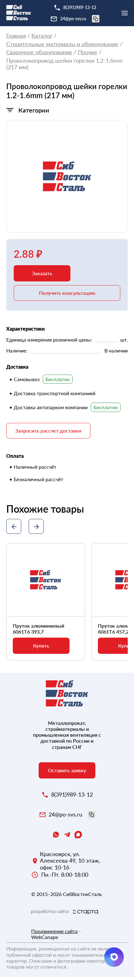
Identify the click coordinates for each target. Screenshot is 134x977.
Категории (33, 110)
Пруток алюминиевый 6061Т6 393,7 (38, 629)
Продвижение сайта (54, 931)
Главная (16, 35)
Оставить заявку (67, 770)
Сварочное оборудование (39, 52)
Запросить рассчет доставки (48, 430)
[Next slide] (36, 526)
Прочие (87, 52)
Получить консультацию (67, 293)
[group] (67, 176)
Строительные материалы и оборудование (62, 44)
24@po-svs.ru (73, 18)
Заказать (42, 273)
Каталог (41, 35)
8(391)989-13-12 (79, 7)
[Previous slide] (13, 526)
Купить (41, 646)
